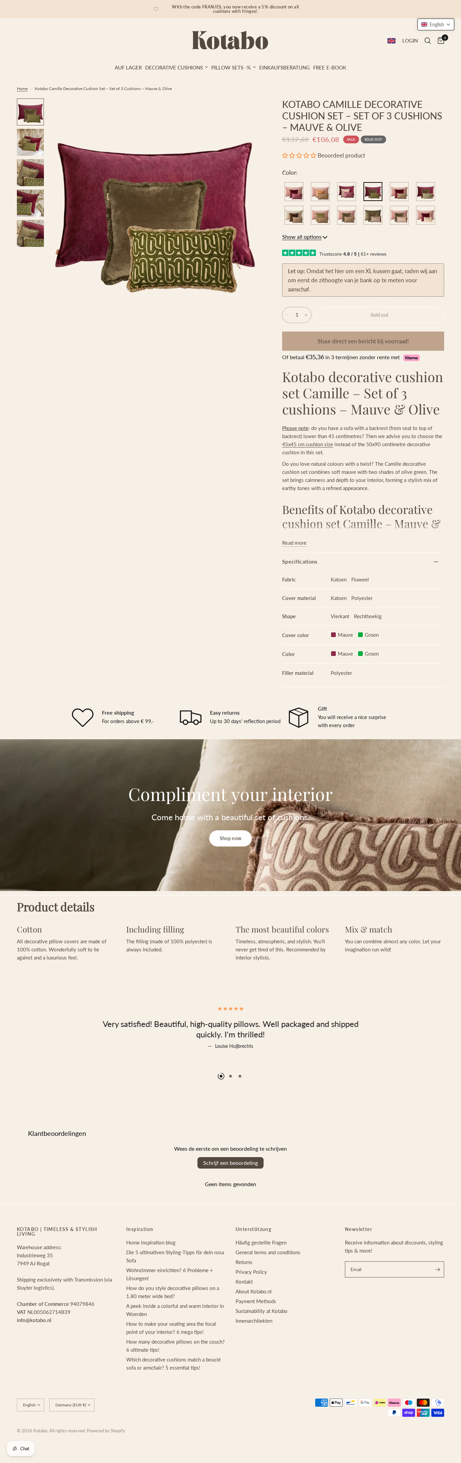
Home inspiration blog (150, 1268)
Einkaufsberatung (284, 67)
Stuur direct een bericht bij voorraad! (363, 341)
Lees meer (230, 1061)
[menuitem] (128, 67)
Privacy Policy (251, 1298)
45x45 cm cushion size (307, 444)
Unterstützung (253, 1255)
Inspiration (139, 1255)
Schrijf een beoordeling (230, 1188)
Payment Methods (256, 1327)
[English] (391, 41)
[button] (299, 155)
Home (22, 88)
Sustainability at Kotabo (262, 1337)
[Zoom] (247, 112)
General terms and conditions (268, 1278)
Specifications (299, 561)
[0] (439, 41)
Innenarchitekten (254, 1347)
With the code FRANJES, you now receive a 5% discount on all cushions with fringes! (235, 9)
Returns (244, 1288)
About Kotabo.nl (254, 1317)
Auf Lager (128, 67)
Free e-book (329, 67)
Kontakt (244, 1307)
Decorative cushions (174, 67)
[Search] (427, 41)
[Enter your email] (437, 1295)
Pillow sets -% (231, 67)
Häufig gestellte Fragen (261, 1268)
